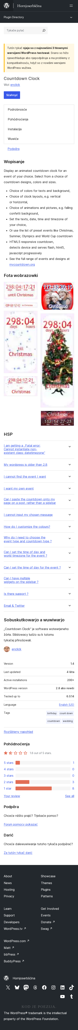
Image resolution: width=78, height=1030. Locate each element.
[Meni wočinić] (72, 5)
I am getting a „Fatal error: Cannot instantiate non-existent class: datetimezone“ (24, 449)
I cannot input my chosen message (28, 515)
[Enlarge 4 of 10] (32, 381)
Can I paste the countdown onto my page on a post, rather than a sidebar (30, 501)
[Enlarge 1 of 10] (32, 287)
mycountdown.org (22, 264)
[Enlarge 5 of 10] (69, 287)
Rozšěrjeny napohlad (18, 732)
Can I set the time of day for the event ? (32, 567)
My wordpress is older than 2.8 (25, 465)
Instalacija (15, 129)
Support (9, 915)
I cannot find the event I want (25, 476)
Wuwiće (13, 139)
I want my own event (19, 488)
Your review (12, 796)
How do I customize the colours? (27, 527)
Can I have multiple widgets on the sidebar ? (21, 580)
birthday (52, 713)
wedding (68, 721)
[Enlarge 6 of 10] (69, 318)
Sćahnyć (12, 95)
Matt (9, 948)
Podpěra (14, 149)
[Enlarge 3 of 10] (32, 316)
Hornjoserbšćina (24, 978)
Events (46, 915)
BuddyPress (14, 961)
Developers (12, 922)
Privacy (9, 896)
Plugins (46, 889)
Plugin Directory (14, 17)
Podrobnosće (17, 109)
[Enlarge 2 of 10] (32, 307)
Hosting (9, 889)
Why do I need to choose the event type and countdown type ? (28, 539)
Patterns (47, 896)
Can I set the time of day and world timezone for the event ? (25, 553)
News (8, 883)
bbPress (11, 954)
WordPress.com (17, 941)
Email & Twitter (14, 606)
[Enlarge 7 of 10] (69, 416)
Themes (46, 883)
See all (69, 796)
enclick (15, 85)
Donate (48, 922)
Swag (46, 929)
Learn (8, 909)
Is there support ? (16, 594)
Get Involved (50, 909)
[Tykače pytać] (44, 30)
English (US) (66, 704)
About (8, 876)
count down (66, 713)
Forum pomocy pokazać (21, 824)
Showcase (48, 876)
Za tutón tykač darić (18, 853)
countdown (53, 721)
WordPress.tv (15, 929)
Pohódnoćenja (18, 119)
